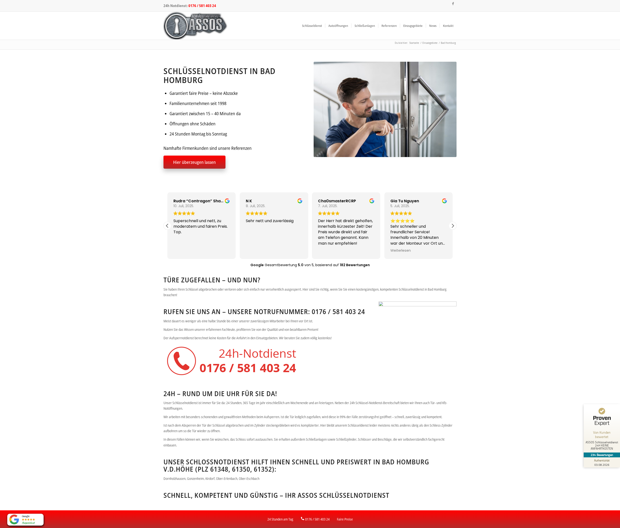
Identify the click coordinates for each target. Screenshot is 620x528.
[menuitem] (312, 26)
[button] (452, 225)
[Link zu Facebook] (453, 3)
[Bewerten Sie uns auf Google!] (25, 520)
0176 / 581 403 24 (202, 5)
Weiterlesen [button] (400, 250)
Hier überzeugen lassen (194, 162)
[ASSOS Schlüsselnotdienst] (195, 26)
